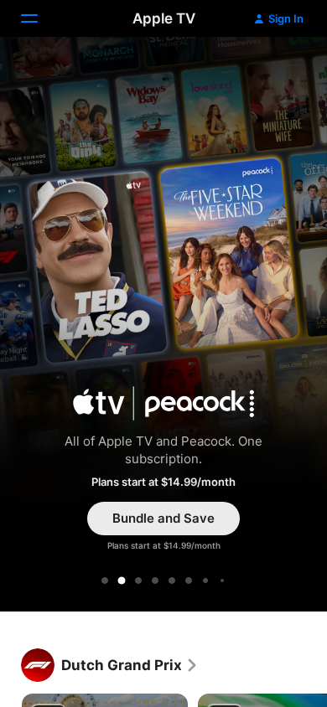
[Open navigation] (39, 18)
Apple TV (163, 18)
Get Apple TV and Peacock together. (163, 327)
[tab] (104, 580)
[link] (130, 665)
